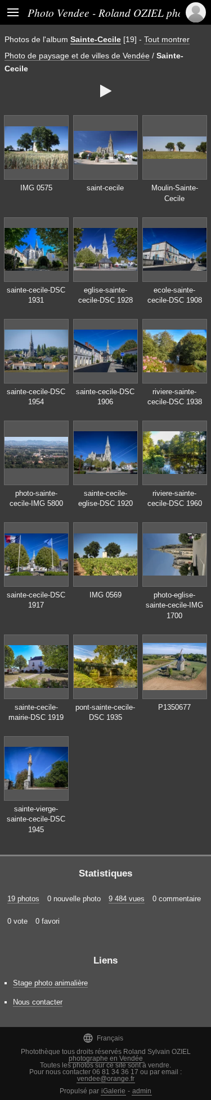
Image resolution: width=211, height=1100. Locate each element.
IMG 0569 (105, 595)
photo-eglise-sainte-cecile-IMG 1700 (174, 605)
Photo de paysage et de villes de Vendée (77, 55)
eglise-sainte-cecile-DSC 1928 (105, 295)
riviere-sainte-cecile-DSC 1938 (174, 397)
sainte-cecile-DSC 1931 (36, 295)
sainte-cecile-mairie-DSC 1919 (36, 712)
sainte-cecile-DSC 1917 (36, 600)
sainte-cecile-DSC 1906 (105, 397)
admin (141, 1091)
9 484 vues (127, 898)
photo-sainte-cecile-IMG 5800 (36, 498)
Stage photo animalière (50, 983)
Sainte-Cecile (95, 39)
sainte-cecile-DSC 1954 (36, 397)
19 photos (23, 898)
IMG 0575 (36, 188)
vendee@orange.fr (105, 1078)
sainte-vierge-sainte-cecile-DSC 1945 (36, 819)
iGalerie (113, 1091)
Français (103, 1038)
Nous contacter (37, 1002)
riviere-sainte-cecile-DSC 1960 (174, 498)
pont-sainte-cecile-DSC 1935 (105, 712)
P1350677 (174, 707)
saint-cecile (105, 188)
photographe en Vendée (106, 1058)
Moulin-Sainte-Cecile (174, 193)
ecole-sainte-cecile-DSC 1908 (174, 295)
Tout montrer (167, 39)
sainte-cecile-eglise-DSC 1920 (105, 498)
